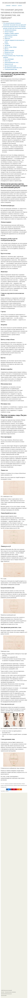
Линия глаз (7, 61)
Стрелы (7, 43)
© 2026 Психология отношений (6, 990)
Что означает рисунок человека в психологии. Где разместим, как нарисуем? (14, 24)
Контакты (2, 991)
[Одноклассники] (19, 789)
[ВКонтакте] (8, 789)
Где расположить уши (10, 66)
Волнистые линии (17, 785)
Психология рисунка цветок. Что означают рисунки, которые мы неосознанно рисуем (14, 27)
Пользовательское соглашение (10, 991)
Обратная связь (4, 995)
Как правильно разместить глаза (13, 67)
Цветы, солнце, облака (11, 47)
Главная (8, 5)
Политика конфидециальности (6, 993)
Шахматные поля (9, 52)
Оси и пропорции (9, 59)
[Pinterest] (14, 789)
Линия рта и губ (9, 64)
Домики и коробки (9, 50)
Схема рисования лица (11, 69)
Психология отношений (14, 2)
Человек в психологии (9, 783)
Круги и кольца (8, 37)
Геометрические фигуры (8, 785)
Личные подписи (9, 31)
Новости (14, 5)
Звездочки (7, 45)
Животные (7, 38)
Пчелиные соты (9, 54)
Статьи (20, 5)
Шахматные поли (23, 785)
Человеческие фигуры (10, 30)
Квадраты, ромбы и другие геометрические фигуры (12, 34)
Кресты (6, 49)
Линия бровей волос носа (11, 62)
